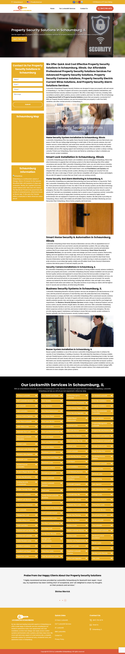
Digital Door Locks (23, 556)
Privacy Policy (59, 639)
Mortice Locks (72, 536)
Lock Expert (71, 461)
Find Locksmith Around (49, 513)
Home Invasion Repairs (74, 408)
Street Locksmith (97, 520)
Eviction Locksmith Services (48, 484)
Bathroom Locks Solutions (25, 449)
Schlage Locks (97, 494)
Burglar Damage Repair (24, 489)
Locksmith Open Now (74, 499)
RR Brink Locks (97, 474)
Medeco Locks (72, 525)
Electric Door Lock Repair (50, 457)
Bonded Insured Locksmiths (22, 466)
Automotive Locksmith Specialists (24, 438)
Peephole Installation (99, 406)
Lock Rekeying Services (75, 472)
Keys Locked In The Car (74, 441)
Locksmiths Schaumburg (62, 651)
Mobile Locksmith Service (75, 530)
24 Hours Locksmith (23, 395)
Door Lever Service (48, 421)
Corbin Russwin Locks (24, 541)
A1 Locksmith (21, 406)
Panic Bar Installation (99, 401)
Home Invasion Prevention (75, 403)
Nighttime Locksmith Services (74, 552)
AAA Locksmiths (22, 411)
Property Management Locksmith (99, 424)
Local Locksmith (72, 451)
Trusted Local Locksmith (100, 530)
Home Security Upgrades (75, 413)
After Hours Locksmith (24, 421)
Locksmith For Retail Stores (76, 489)
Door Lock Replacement (50, 442)
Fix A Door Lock (47, 528)
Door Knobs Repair (48, 416)
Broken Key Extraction (24, 477)
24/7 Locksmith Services (25, 401)
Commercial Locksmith (24, 536)
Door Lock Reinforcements (51, 432)
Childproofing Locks (23, 520)
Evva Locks (45, 490)
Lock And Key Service (74, 456)
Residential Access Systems (98, 457)
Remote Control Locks (99, 446)
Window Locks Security (99, 553)
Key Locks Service (73, 430)
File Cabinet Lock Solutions (51, 508)
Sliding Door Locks (98, 505)
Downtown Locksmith (49, 452)
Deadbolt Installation (23, 546)
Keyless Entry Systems (74, 436)
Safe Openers (96, 484)
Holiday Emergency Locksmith (73, 397)
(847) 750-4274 (106, 8)
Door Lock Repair (47, 437)
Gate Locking (46, 546)
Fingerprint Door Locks (49, 518)
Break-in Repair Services (25, 472)
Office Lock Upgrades (74, 558)
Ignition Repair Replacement (72, 419)
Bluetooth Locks (22, 459)
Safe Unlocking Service (100, 489)
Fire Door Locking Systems (50, 523)
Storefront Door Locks (99, 515)
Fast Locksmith (47, 503)
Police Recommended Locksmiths (99, 412)
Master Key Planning (74, 515)
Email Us (95, 625)
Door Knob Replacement (50, 411)
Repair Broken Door (98, 451)
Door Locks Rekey (48, 447)
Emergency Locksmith (49, 473)
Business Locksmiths (24, 494)
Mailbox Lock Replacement (76, 510)
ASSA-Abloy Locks (23, 426)
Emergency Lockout (48, 468)
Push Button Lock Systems (96, 168)
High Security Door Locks (50, 556)
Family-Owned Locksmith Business (50, 496)
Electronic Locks (47, 462)
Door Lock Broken (48, 426)
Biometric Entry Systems (25, 454)
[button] (59, 600)
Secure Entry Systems (99, 499)
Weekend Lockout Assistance (98, 537)
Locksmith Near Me (73, 494)
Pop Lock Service (98, 418)
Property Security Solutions (101, 430)
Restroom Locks (97, 469)
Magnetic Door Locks (74, 505)
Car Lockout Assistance (24, 505)
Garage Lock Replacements (47, 540)
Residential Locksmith (99, 463)
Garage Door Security (49, 533)
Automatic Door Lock (24, 432)
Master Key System (73, 520)
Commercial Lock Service (25, 530)
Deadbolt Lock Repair (24, 551)
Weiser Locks (96, 543)
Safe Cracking (97, 479)
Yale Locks (95, 558)
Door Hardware (47, 406)
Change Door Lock (23, 515)
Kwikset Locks (71, 446)
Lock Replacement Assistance (73, 478)
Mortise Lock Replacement (76, 541)
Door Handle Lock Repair (50, 395)
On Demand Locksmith (99, 395)
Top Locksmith (97, 525)
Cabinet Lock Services (24, 499)
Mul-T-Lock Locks (73, 546)
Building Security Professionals (22, 483)
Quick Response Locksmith (101, 441)
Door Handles (46, 401)
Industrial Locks (72, 425)
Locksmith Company (73, 484)
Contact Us (84, 8)
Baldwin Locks (21, 444)
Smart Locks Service (99, 510)
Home (52, 8)
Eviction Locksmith (48, 478)
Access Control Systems (25, 416)
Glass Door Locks (47, 551)
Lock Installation (72, 467)
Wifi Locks (95, 548)
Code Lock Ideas (22, 525)
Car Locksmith (21, 510)
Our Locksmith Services (67, 8)
